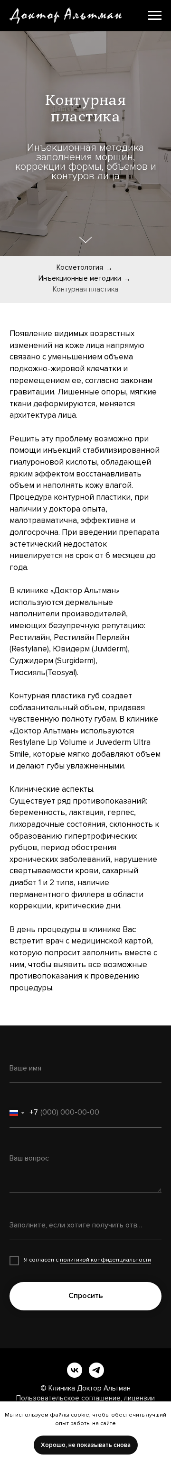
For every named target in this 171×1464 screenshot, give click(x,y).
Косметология (80, 267)
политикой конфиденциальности (105, 1259)
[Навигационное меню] (155, 15)
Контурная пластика (85, 289)
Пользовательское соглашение (68, 1398)
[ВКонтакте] (74, 1370)
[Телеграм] (96, 1370)
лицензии (139, 1398)
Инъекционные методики (79, 278)
